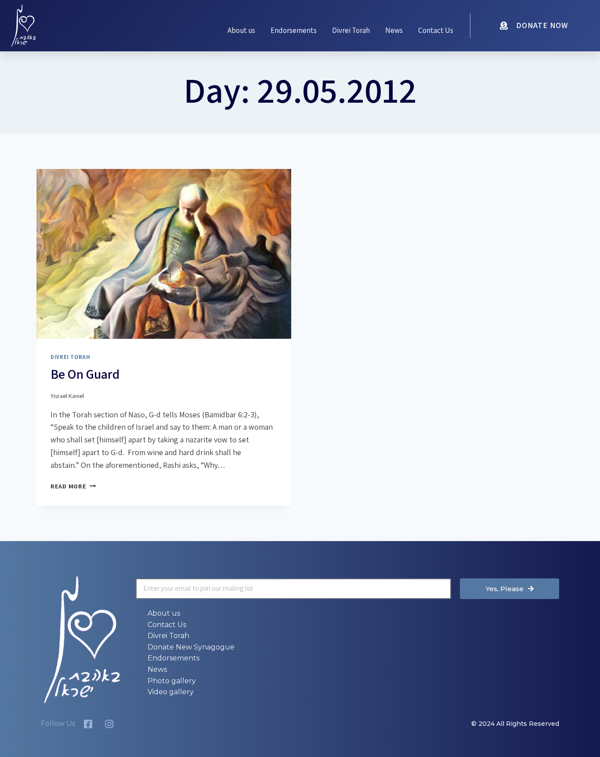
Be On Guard (85, 374)
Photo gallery (172, 681)
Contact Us (435, 30)
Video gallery (171, 692)
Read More (73, 486)
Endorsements (294, 30)
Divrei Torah (351, 30)
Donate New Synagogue (191, 647)
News (394, 30)
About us (241, 30)
